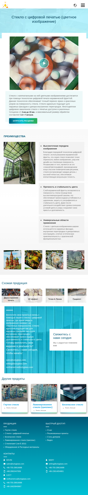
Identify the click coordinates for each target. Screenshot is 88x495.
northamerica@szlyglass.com (19, 367)
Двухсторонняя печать (11, 299)
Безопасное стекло (72, 404)
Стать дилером (53, 437)
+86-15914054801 (56, 471)
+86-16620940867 (13, 486)
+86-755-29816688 (14, 468)
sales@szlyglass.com (16, 360)
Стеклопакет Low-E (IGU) (15, 444)
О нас (49, 430)
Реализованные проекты (57, 433)
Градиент (77, 299)
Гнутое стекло (11, 404)
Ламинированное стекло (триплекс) (42, 405)
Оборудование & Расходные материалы (22, 447)
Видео (50, 440)
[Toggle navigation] (83, 5)
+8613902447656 (13, 471)
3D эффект (33, 299)
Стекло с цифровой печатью (17, 433)
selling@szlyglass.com (16, 364)
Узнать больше (11, 408)
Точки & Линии (55, 299)
